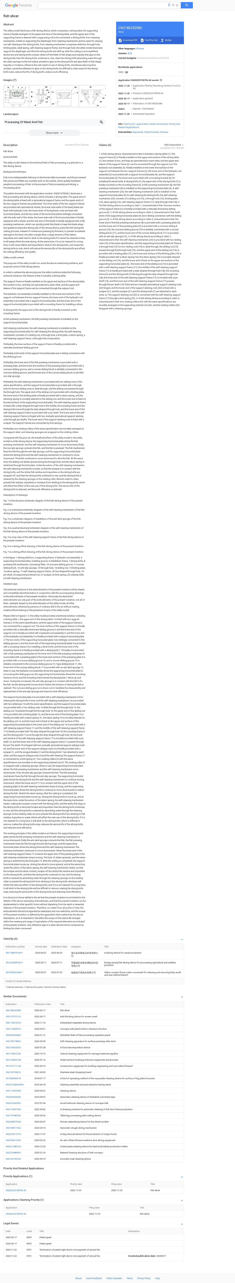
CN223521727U (13, 1134)
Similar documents (158, 124)
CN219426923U (13, 1047)
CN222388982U (13, 1152)
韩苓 (130, 53)
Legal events (142, 124)
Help (157, 1278)
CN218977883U (13, 1041)
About (78, 1278)
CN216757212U (13, 1016)
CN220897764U (13, 1121)
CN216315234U (13, 1159)
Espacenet (138, 132)
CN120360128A (14, 972)
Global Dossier (151, 132)
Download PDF (130, 40)
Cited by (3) (129, 124)
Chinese (140, 48)
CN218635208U (13, 1010)
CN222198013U (13, 1146)
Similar (168, 40)
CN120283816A (14, 962)
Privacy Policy (144, 1278)
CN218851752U (13, 1128)
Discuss (164, 132)
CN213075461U (13, 1072)
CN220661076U (13, 1140)
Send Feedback (94, 1278)
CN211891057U (13, 1022)
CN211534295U (13, 1091)
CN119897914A (14, 953)
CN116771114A (13, 1066)
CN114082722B (13, 1053)
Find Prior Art (151, 40)
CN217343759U (13, 1109)
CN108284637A (13, 1078)
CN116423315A (13, 1060)
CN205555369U (13, 1097)
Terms (130, 1278)
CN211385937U (13, 1029)
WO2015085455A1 (15, 1084)
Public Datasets (114, 1278)
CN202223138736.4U (16, 1190)
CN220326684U (13, 1035)
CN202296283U (13, 1103)
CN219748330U (13, 1115)
